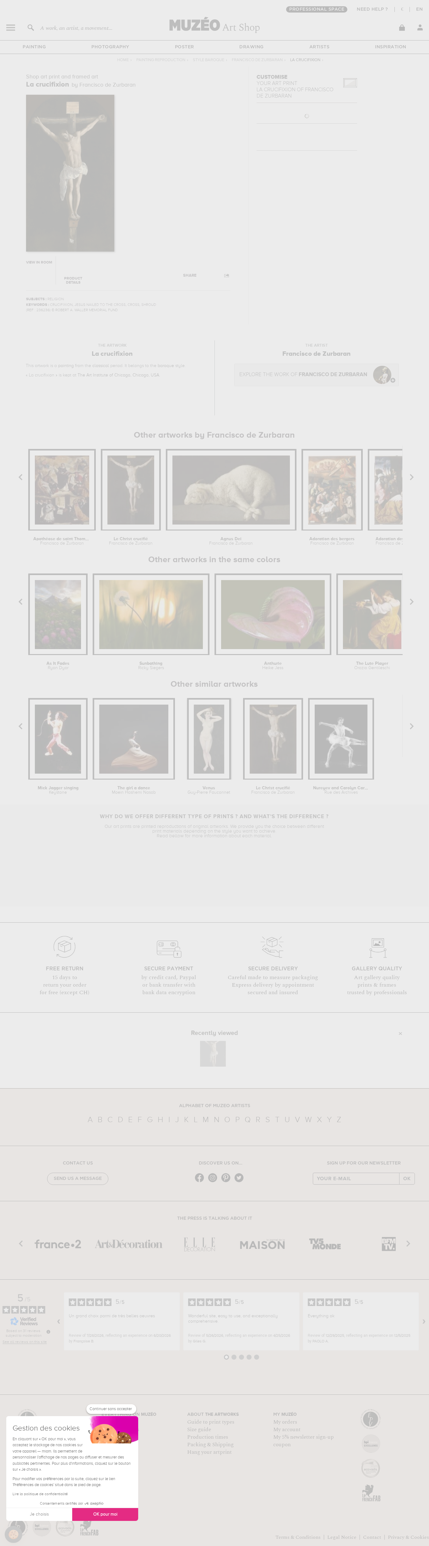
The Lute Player (372, 665)
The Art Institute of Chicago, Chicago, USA (118, 375)
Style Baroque (208, 60)
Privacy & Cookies (408, 1537)
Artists (319, 47)
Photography (110, 47)
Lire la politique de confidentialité (40, 1494)
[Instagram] (214, 1182)
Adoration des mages (397, 541)
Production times (207, 1437)
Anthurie (272, 665)
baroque (166, 366)
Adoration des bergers (332, 541)
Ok (407, 1178)
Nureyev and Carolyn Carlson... (341, 790)
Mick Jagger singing (58, 790)
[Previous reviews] (58, 1321)
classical (100, 366)
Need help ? (372, 9)
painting (66, 366)
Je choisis (39, 1514)
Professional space (316, 9)
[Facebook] (201, 1182)
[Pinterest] (227, 1182)
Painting (34, 47)
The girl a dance (134, 790)
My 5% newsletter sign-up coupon (303, 1441)
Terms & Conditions (298, 1537)
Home (123, 60)
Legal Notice (341, 1537)
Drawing (251, 47)
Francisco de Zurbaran (257, 60)
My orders (285, 1422)
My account (287, 1430)
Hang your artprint (209, 1452)
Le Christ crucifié (131, 541)
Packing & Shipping (210, 1445)
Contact (372, 1537)
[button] (13, 1534)
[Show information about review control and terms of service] (48, 1331)
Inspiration (390, 47)
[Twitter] (240, 1182)
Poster (184, 47)
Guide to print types (210, 1422)
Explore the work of (303, 374)
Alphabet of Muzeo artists (214, 1106)
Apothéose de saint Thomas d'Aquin (61, 541)
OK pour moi (105, 1514)
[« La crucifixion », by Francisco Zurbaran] (213, 1054)
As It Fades (57, 665)
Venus (208, 790)
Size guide (199, 1430)
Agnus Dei (231, 541)
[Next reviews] (424, 1321)
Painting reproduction (160, 60)
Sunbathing (151, 665)
